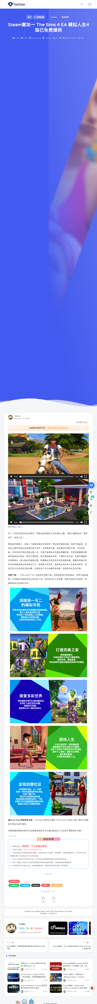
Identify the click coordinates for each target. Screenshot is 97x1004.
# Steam (36, 885)
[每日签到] (91, 492)
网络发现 (15, 881)
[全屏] (85, 476)
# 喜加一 (46, 885)
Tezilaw (17, 416)
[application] (48, 456)
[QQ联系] (91, 988)
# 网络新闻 (13, 885)
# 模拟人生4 (57, 885)
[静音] (81, 476)
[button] (48, 456)
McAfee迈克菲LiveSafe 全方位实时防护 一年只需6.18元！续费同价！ (76, 965)
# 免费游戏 (25, 885)
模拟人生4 (16, 527)
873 (23, 928)
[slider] (46, 476)
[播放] (11, 476)
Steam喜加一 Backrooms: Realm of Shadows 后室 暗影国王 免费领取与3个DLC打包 (76, 988)
